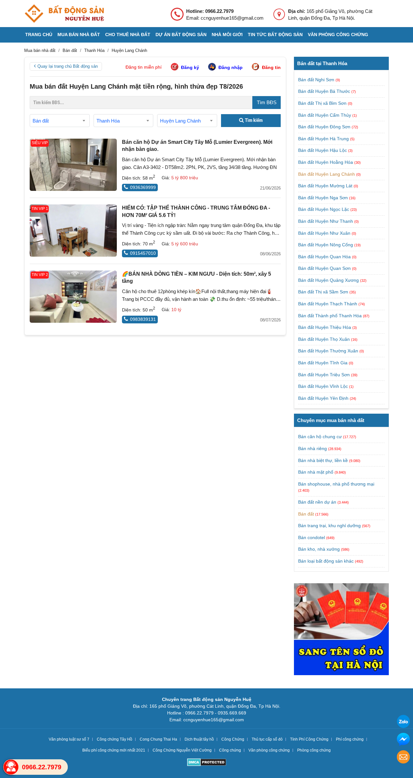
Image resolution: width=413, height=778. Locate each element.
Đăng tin (271, 67)
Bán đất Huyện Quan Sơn (325, 268)
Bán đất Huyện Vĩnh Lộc (323, 386)
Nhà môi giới (227, 34)
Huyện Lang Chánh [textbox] (180, 120)
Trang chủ (38, 34)
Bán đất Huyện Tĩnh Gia (323, 362)
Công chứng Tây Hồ (114, 739)
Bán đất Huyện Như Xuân (325, 233)
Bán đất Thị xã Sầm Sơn (323, 291)
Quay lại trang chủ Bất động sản (67, 66)
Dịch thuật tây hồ (199, 739)
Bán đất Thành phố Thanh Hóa (330, 315)
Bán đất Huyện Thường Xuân (328, 350)
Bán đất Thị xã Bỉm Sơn (323, 103)
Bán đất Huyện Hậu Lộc (323, 150)
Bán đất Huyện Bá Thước (324, 91)
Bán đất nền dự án (317, 502)
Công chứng (230, 750)
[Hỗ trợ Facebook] (403, 740)
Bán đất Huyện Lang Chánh (327, 174)
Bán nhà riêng (312, 448)
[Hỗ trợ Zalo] (403, 722)
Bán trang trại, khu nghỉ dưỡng (329, 525)
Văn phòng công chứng (338, 34)
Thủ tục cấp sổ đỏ (267, 739)
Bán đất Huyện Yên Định (324, 398)
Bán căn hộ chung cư (320, 436)
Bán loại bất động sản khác (326, 561)
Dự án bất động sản (181, 34)
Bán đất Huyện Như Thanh (326, 221)
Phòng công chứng (314, 750)
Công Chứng (232, 739)
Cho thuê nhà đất (127, 34)
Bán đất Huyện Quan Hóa (325, 256)
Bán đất (306, 514)
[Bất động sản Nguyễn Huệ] (64, 13)
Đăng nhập (230, 67)
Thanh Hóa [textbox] (108, 120)
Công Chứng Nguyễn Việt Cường (182, 750)
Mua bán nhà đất (78, 34)
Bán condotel (311, 537)
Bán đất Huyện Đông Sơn (325, 126)
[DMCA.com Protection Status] (206, 763)
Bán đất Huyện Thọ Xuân (324, 339)
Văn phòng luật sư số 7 (69, 739)
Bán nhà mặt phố (315, 472)
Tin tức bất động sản (275, 34)
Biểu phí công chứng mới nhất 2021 (113, 750)
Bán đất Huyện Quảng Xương (329, 280)
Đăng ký (190, 67)
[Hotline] (11, 767)
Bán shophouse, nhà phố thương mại (336, 484)
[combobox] (60, 120)
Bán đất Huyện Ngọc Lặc (324, 209)
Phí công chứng (350, 739)
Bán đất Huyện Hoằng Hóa (326, 162)
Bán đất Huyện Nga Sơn (323, 197)
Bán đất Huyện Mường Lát (326, 185)
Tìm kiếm (253, 120)
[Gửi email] (403, 758)
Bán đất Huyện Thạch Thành (328, 303)
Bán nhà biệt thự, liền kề (323, 460)
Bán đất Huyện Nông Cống (326, 244)
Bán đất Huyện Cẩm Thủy (325, 115)
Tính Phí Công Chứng (309, 739)
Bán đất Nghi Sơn (317, 79)
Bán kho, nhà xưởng (319, 549)
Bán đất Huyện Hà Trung (324, 138)
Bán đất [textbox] (41, 120)
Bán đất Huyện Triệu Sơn (324, 374)
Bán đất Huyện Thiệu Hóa (325, 327)
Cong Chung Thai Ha (158, 739)
